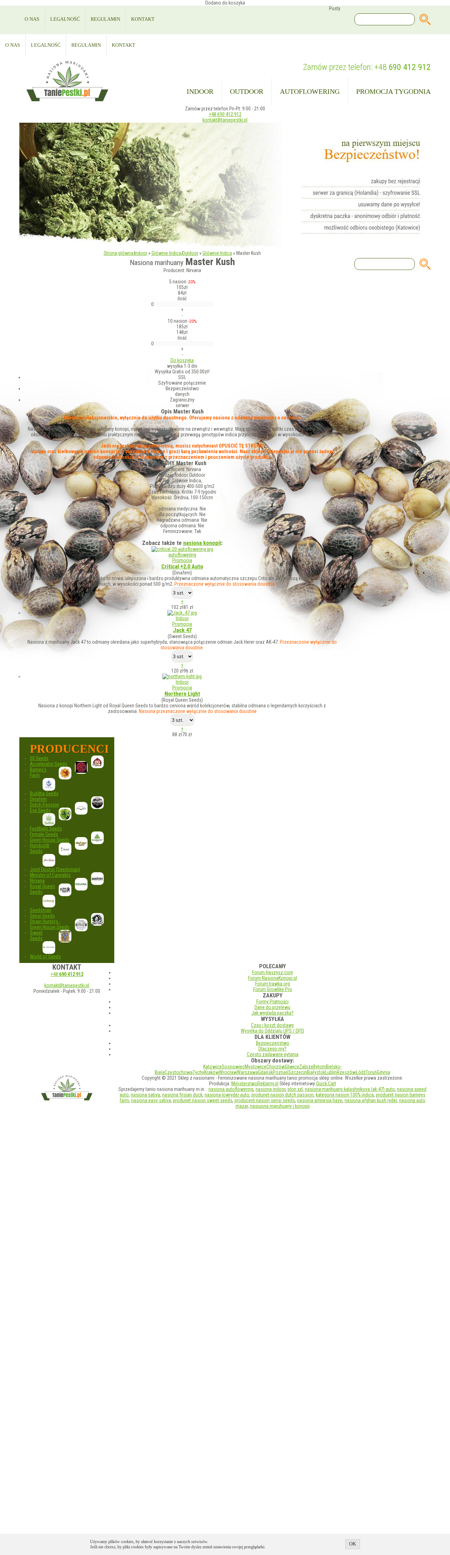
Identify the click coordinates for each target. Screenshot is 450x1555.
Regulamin (105, 19)
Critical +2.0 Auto (182, 566)
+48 (402, 67)
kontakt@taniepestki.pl (225, 120)
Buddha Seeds (44, 793)
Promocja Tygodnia (393, 91)
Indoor (200, 91)
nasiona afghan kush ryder (371, 1100)
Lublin (331, 1072)
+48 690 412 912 (225, 114)
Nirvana (37, 880)
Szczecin (297, 1072)
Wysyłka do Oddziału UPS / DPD (272, 1031)
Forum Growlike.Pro (272, 989)
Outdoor (246, 91)
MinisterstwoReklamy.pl (254, 1083)
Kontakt (143, 19)
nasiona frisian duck (182, 1095)
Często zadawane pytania (272, 1054)
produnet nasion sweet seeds (202, 1100)
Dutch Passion (44, 805)
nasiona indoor (270, 1089)
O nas (32, 19)
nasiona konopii (202, 543)
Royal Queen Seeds (42, 889)
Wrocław (228, 1072)
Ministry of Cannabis (50, 875)
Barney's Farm (38, 772)
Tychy (198, 1072)
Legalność (65, 19)
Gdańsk (265, 1072)
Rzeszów (346, 1072)
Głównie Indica (166, 253)
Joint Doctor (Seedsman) (55, 869)
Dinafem (38, 799)
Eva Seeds (40, 810)
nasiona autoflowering (230, 1089)
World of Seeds (45, 956)
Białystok (316, 1072)
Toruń (371, 1072)
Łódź (361, 1072)
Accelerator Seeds (48, 764)
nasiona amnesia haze (319, 1100)
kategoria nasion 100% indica (345, 1095)
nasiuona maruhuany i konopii (280, 1106)
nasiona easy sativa (151, 1100)
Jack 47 (182, 630)
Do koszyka (182, 360)
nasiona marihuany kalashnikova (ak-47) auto (350, 1089)
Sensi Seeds (42, 916)
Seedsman (40, 910)
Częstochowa (179, 1072)
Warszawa (247, 1072)
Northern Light (182, 693)
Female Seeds (44, 834)
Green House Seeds (49, 840)
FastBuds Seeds (46, 828)
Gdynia (383, 1072)
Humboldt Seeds (39, 848)
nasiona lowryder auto (227, 1095)
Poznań (280, 1072)
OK (352, 1544)
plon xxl (295, 1089)
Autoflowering (310, 91)
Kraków (211, 1072)
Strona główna (118, 253)
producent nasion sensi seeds (264, 1100)
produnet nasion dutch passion (282, 1095)
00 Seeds (39, 758)
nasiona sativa (145, 1095)
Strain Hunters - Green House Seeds (49, 924)
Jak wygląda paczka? (272, 1013)
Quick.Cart (326, 1083)
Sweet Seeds (36, 935)
